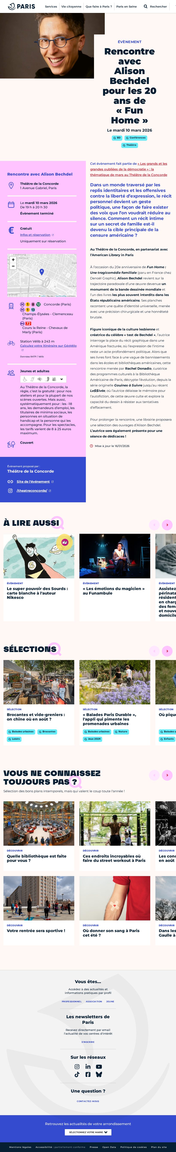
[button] (41, 272)
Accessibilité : (60, 1147)
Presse (94, 1147)
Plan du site (159, 1147)
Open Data (109, 1147)
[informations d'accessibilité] (43, 379)
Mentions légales (20, 1147)
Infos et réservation (35, 235)
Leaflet (43, 296)
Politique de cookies (133, 1147)
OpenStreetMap (61, 296)
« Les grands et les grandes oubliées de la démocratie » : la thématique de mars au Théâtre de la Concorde (128, 169)
